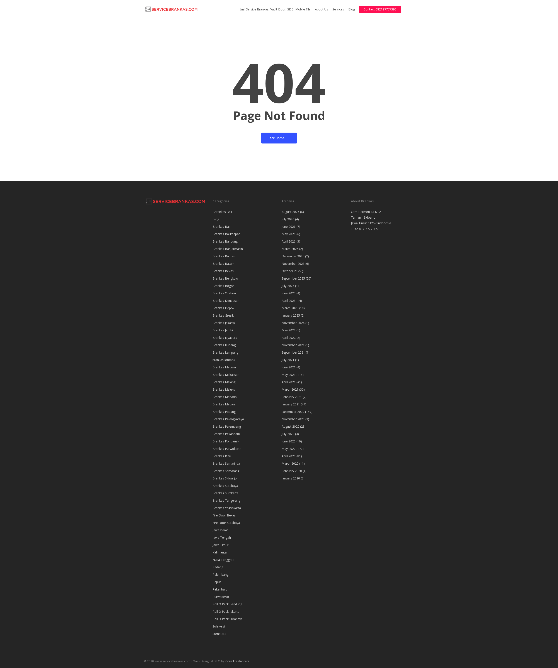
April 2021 (289, 382)
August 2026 (290, 212)
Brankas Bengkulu (225, 278)
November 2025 (293, 263)
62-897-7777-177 (366, 229)
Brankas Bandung (225, 241)
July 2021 (288, 360)
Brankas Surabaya (225, 486)
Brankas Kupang (224, 345)
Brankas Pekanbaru (226, 434)
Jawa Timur (220, 545)
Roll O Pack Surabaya (228, 619)
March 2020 (290, 463)
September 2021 (293, 352)
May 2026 (289, 234)
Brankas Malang (224, 382)
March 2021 (290, 389)
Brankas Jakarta (224, 323)
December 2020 (293, 412)
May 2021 (289, 375)
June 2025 (289, 293)
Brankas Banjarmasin (228, 249)
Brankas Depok (223, 308)
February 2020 (292, 471)
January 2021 (291, 404)
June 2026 (289, 226)
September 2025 (293, 278)
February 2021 (292, 397)
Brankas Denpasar (226, 301)
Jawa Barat (220, 530)
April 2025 (289, 301)
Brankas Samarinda (226, 463)
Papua (217, 582)
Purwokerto (221, 597)
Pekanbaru (220, 589)
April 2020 (289, 456)
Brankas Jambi (223, 330)
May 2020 (289, 449)
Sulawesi (219, 626)
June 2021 (289, 367)
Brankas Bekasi (223, 271)
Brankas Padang (224, 412)
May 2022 (289, 330)
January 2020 (291, 478)
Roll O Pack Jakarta (226, 611)
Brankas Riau (222, 456)
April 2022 (289, 338)
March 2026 (290, 249)
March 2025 (290, 308)
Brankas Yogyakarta (227, 508)
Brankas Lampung (225, 352)
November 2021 (293, 345)
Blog (216, 219)
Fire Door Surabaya (226, 523)
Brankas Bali (221, 226)
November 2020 (293, 419)
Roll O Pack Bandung (227, 604)
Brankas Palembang (227, 426)
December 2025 (293, 256)
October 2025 (291, 271)
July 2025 (288, 286)
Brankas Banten (224, 256)
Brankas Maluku (224, 389)
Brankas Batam (224, 263)
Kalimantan (220, 552)
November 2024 (293, 323)
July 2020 (288, 434)
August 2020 (290, 426)
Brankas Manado (225, 397)
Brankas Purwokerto (227, 449)
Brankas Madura (224, 367)
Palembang (220, 574)
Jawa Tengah (222, 537)
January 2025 (291, 315)
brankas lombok (224, 360)
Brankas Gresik (223, 315)
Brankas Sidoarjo (225, 478)
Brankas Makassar (226, 375)
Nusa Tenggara (223, 560)
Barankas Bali (222, 212)
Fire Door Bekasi (224, 515)
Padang (218, 567)
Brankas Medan (224, 404)
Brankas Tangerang (226, 500)
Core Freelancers (237, 661)
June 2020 (289, 441)
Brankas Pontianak (226, 441)
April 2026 (289, 241)
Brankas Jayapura (225, 338)
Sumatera (219, 634)
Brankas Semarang (226, 471)
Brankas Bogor (223, 286)
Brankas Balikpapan (226, 234)
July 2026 (288, 219)
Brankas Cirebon (224, 293)
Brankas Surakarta (225, 493)
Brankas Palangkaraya (228, 419)
